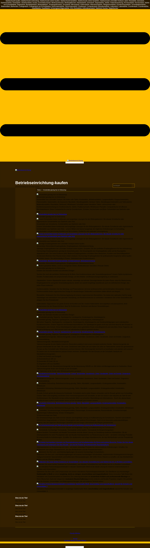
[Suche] (84, 162)
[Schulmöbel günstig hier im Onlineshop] (52, 214)
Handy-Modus (75, 533)
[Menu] (75, 159)
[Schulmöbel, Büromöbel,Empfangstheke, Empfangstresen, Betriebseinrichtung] (66, 261)
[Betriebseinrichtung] (75, 160)
